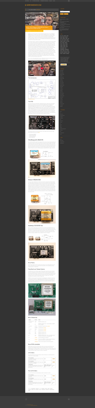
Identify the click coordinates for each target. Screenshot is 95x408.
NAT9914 (64, 46)
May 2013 (61, 90)
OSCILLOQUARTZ (52, 389)
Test (60, 131)
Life (60, 119)
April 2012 (61, 102)
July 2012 (61, 98)
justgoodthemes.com (34, 405)
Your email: (61, 10)
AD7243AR (36, 341)
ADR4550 (36, 339)
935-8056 (44, 329)
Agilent (30, 389)
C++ (68, 38)
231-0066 (44, 327)
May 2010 (61, 106)
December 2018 (62, 78)
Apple (61, 38)
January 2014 (61, 82)
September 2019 (62, 74)
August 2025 (61, 70)
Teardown (67, 53)
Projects (37, 388)
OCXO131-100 (43, 389)
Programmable (62, 49)
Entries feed (61, 140)
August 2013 (61, 86)
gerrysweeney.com (33, 5)
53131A (46, 388)
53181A (48, 388)
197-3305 (48, 326)
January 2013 (61, 94)
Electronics (33, 388)
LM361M (36, 337)
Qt (60, 123)
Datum (32, 389)
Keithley (66, 42)
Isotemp (37, 389)
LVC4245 (64, 45)
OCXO (40, 389)
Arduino (64, 38)
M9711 (66, 45)
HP (34, 389)
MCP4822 (61, 46)
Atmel (66, 38)
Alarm (61, 111)
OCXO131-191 (47, 389)
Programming (66, 49)
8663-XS (51, 388)
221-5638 (44, 330)
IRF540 (63, 42)
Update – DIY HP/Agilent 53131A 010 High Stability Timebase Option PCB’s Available (37, 28)
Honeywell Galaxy (62, 115)
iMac (61, 42)
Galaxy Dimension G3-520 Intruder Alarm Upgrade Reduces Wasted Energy (64, 30)
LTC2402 (61, 45)
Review (61, 53)
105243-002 (43, 388)
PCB (29, 390)
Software (64, 53)
